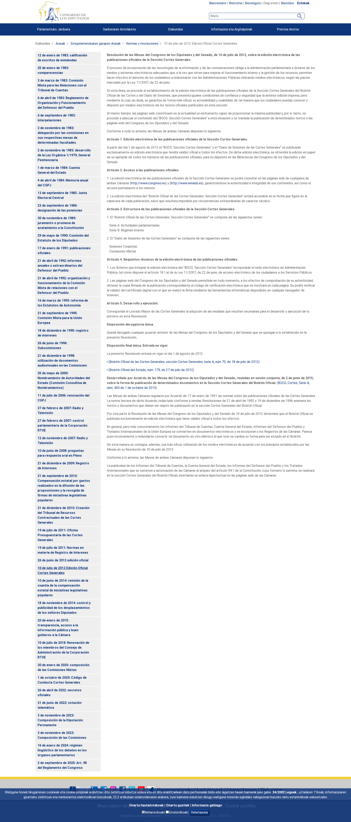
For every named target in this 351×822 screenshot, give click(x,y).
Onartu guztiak (178, 805)
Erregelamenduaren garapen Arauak (96, 43)
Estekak (303, 3)
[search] (256, 16)
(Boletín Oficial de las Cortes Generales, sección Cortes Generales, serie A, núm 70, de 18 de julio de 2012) (184, 362)
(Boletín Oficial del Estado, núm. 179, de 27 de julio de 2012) (151, 370)
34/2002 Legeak (284, 792)
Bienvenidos (217, 3)
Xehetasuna (199, 812)
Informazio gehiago (207, 805)
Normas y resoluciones (142, 43)
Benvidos (287, 3)
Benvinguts (253, 3)
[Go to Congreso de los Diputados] (63, 11)
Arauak (60, 43)
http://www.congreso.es (148, 183)
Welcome (235, 3)
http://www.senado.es (186, 183)
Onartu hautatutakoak (146, 805)
